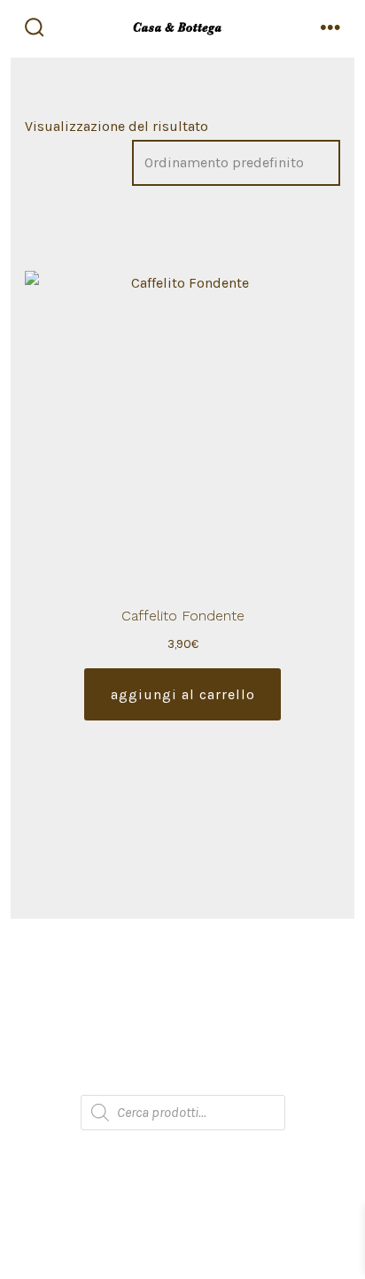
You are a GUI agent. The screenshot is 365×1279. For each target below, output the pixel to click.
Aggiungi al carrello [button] (183, 694)
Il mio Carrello (183, 1041)
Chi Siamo (182, 970)
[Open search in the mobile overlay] (183, 1112)
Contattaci (183, 1076)
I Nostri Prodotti (182, 1006)
